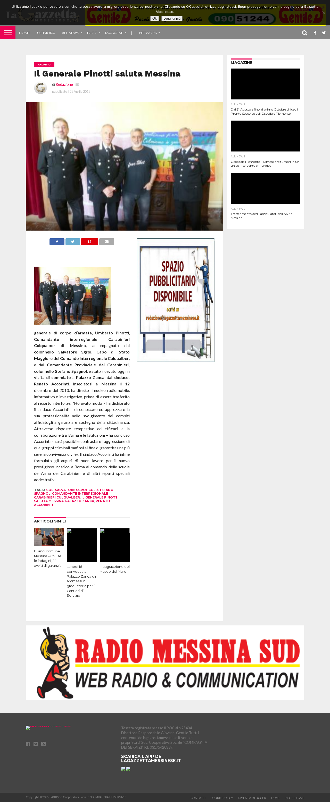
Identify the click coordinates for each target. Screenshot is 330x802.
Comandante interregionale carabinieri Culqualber (71, 495)
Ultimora (46, 33)
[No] (323, 12)
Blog (92, 33)
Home (24, 33)
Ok (154, 18)
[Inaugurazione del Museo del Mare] (115, 531)
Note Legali (294, 798)
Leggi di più (171, 18)
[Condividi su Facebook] (57, 243)
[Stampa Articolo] (89, 243)
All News (70, 33)
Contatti (198, 798)
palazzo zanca (79, 501)
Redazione (64, 84)
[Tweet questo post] (72, 243)
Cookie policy (222, 798)
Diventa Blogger (252, 798)
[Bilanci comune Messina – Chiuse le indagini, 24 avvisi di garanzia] (49, 544)
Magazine (114, 33)
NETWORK (148, 33)
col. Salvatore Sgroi (66, 490)
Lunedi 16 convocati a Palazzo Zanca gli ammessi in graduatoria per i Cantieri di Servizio (81, 581)
